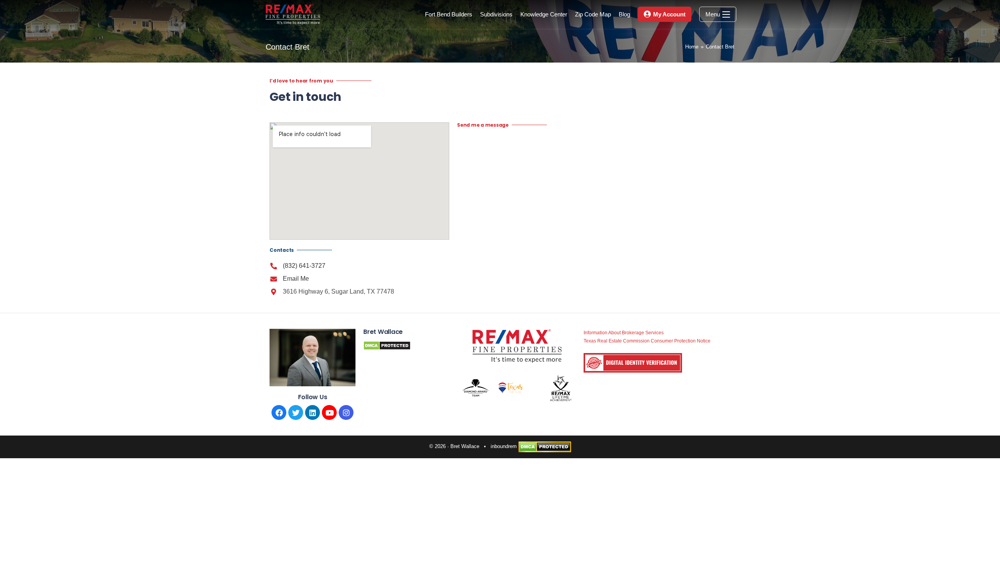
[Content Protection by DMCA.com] (387, 345)
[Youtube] (329, 412)
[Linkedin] (312, 412)
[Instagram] (346, 412)
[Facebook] (278, 412)
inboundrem (504, 446)
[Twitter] (295, 412)
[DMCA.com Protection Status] (544, 446)
